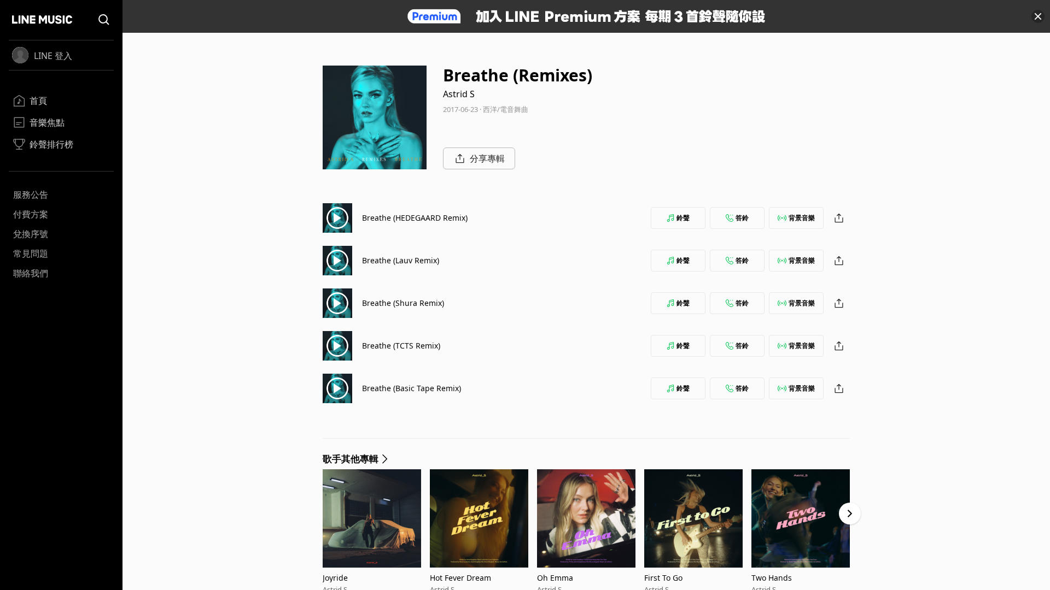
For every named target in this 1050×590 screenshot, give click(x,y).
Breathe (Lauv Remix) (400, 260)
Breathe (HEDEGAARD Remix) (415, 218)
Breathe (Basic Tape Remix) (411, 388)
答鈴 (742, 217)
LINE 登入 (53, 56)
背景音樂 (802, 217)
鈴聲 (683, 217)
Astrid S (459, 94)
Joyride (335, 577)
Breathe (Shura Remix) (403, 303)
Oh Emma (555, 577)
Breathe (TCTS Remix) (401, 345)
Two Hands (771, 577)
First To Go (663, 577)
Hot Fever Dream (460, 577)
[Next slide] (850, 513)
